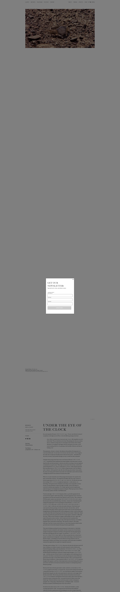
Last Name (49, 301)
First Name (49, 297)
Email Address (50, 293)
